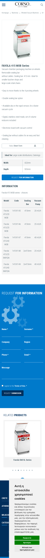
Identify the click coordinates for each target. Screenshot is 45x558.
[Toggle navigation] (4, 4)
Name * (5, 329)
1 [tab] (12, 470)
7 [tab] (29, 470)
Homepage (5, 13)
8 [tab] (32, 470)
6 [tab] (26, 470)
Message (6, 367)
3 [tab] (18, 470)
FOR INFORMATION (23, 177)
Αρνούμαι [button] (27, 543)
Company (6, 342)
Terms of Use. (20, 386)
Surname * (28, 329)
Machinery (15, 13)
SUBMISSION (12, 393)
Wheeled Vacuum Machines (30, 13)
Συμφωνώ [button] (27, 538)
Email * (27, 355)
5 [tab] (23, 470)
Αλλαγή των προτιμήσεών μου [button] (27, 548)
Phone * (5, 355)
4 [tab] (21, 470)
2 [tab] (15, 470)
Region (27, 342)
